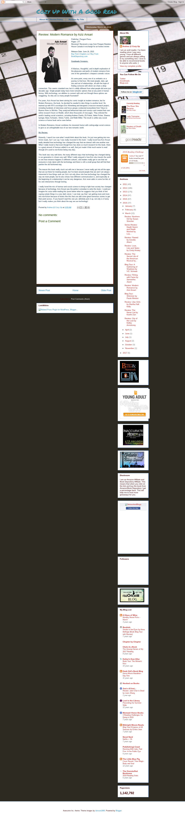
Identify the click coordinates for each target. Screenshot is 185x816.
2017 (125, 353)
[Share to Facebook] (86, 207)
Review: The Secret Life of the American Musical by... (131, 257)
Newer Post (44, 290)
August (128, 341)
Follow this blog (133, 508)
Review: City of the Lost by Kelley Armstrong (131, 321)
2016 (125, 203)
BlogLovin (124, 83)
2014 (125, 195)
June (127, 333)
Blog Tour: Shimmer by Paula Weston (132, 296)
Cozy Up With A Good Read (76, 11)
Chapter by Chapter (132, 642)
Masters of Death (133, 126)
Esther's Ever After (131, 659)
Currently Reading (133, 103)
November (130, 348)
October (129, 345)
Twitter (123, 79)
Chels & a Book (130, 647)
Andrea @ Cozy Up (131, 46)
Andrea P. (132, 156)
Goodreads (124, 81)
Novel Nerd (128, 737)
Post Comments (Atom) (80, 299)
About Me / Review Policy (51, 19)
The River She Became (132, 107)
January (129, 206)
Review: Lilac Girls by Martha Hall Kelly (132, 304)
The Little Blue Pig (131, 759)
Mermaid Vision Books (133, 713)
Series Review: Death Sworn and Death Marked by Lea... (131, 229)
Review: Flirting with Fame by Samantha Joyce (131, 278)
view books (142, 170)
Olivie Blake (132, 128)
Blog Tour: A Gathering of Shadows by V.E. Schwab (131, 267)
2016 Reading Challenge (133, 151)
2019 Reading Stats (130, 776)
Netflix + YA (127, 739)
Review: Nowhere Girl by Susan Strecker (132, 218)
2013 (125, 192)
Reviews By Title (76, 19)
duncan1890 (100, 811)
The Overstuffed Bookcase (130, 772)
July (127, 337)
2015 (125, 199)
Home (75, 290)
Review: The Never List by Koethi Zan (131, 312)
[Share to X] (83, 207)
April (127, 330)
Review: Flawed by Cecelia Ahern (131, 239)
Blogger (118, 811)
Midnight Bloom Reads (133, 725)
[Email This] (78, 207)
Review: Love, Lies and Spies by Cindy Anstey (132, 248)
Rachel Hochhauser (134, 118)
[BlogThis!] (80, 207)
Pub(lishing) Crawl (131, 747)
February (129, 210)
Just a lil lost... (129, 688)
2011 (125, 184)
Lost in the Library (131, 701)
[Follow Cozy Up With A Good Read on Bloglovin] (131, 93)
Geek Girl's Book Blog (133, 671)
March (128, 213)
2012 (125, 188)
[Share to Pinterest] (88, 207)
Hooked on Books (131, 683)
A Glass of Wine (130, 615)
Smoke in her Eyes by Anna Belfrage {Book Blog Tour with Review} (134, 632)
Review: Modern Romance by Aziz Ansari (132, 287)
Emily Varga (132, 110)
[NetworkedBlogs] (133, 504)
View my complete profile (130, 66)
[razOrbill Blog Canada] (132, 601)
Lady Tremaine (132, 116)
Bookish (126, 627)
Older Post (106, 290)
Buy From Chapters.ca (80, 54)
